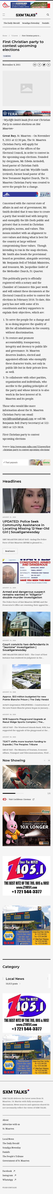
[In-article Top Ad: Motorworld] (26, 113)
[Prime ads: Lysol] (26, 826)
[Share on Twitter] (44, 64)
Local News (8, 1139)
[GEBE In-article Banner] (26, 194)
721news (14, 36)
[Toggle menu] (4, 15)
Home (5, 36)
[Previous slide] (44, 760)
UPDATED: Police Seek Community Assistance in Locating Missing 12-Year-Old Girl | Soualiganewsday (26, 527)
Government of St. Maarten (16, 1160)
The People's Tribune (13, 1156)
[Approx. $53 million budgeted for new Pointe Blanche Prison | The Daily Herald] (26, 676)
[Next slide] (48, 760)
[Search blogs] (47, 14)
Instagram (8, 1175)
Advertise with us (11, 1124)
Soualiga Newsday (31, 23)
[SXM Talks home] (26, 15)
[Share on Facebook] (39, 64)
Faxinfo (45, 23)
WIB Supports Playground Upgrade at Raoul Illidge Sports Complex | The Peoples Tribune (24, 721)
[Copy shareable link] (35, 64)
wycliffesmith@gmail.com (18, 418)
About (5, 1120)
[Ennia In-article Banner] (26, 462)
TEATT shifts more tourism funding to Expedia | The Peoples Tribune (24, 743)
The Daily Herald (12, 23)
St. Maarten (8, 1128)
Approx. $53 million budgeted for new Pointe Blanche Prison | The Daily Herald (26, 698)
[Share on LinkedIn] (48, 64)
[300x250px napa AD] (26, 925)
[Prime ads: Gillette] (26, 876)
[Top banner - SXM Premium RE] (26, 5)
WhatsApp (8, 1179)
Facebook (7, 1171)
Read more (11, 551)
